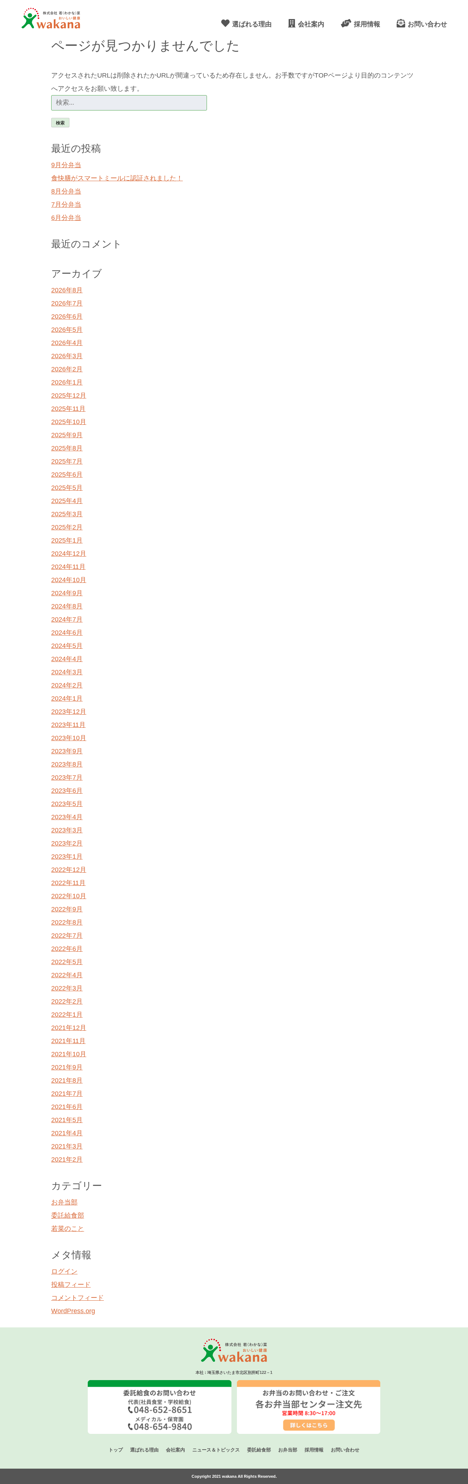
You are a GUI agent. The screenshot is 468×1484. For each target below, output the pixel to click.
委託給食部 (67, 1215)
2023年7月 (67, 777)
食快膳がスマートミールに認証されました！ (117, 178)
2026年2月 (67, 369)
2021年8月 (67, 1080)
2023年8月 (67, 764)
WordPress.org (73, 1311)
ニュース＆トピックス (216, 1450)
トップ (116, 1450)
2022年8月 (67, 922)
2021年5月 (67, 1120)
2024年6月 (67, 632)
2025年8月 (67, 448)
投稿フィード (71, 1284)
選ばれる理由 (144, 1450)
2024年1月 (67, 698)
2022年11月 (68, 883)
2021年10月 (68, 1054)
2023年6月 (67, 790)
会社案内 (175, 1450)
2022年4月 (67, 975)
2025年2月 (67, 527)
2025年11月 (68, 408)
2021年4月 (67, 1133)
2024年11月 (68, 566)
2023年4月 (67, 817)
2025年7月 (67, 461)
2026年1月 (67, 382)
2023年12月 (68, 711)
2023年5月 (67, 803)
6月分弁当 (66, 217)
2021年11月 (68, 1041)
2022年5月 (67, 962)
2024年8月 (67, 606)
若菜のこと (67, 1228)
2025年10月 (68, 422)
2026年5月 (67, 329)
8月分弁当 (66, 191)
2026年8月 (67, 290)
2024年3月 (67, 672)
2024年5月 (67, 645)
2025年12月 (68, 395)
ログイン (64, 1271)
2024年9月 (67, 593)
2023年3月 (67, 830)
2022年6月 (67, 948)
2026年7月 (67, 303)
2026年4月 (67, 342)
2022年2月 (67, 1001)
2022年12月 (68, 869)
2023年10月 (68, 738)
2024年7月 (67, 619)
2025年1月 (67, 540)
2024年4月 (67, 659)
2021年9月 (67, 1067)
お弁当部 (64, 1202)
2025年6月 (67, 474)
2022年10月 (68, 896)
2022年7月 (67, 935)
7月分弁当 (66, 204)
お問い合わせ (345, 1450)
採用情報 (314, 1450)
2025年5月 (67, 487)
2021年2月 (67, 1159)
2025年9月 (67, 435)
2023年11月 (68, 724)
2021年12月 (68, 1027)
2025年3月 (67, 514)
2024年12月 (68, 553)
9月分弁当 (66, 165)
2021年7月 (67, 1093)
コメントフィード (77, 1297)
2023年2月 (67, 843)
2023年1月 (67, 856)
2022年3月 (67, 988)
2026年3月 (67, 356)
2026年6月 (67, 316)
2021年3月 (67, 1146)
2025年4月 (67, 501)
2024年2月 (67, 685)
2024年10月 (68, 580)
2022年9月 (67, 909)
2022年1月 (67, 1014)
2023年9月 (67, 751)
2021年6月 (67, 1106)
